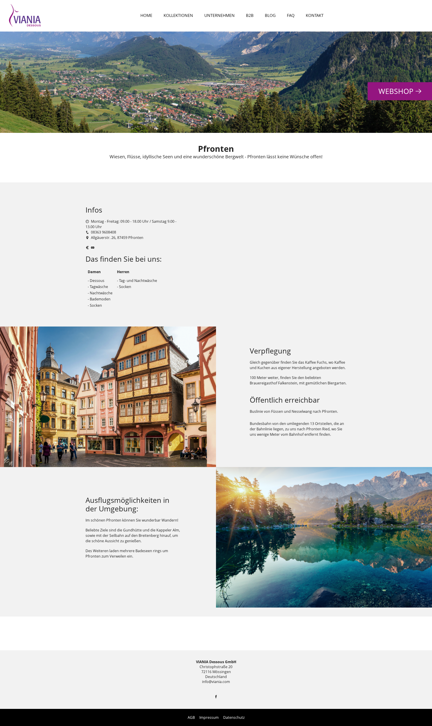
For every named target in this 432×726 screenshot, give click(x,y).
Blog (270, 15)
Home (146, 15)
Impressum (209, 717)
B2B (250, 15)
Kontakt (315, 15)
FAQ (291, 15)
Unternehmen (219, 15)
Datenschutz (234, 717)
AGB (191, 717)
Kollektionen (178, 15)
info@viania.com (216, 681)
